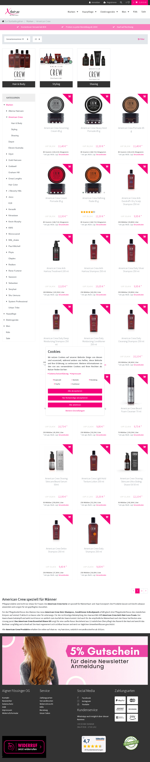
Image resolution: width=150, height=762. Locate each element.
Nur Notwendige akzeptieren (75, 397)
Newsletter (7, 701)
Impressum (7, 710)
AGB (4, 707)
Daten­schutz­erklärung (59, 373)
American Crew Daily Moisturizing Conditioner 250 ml (93, 341)
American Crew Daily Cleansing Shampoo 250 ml (131, 340)
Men (124, 11)
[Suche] (121, 2)
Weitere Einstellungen (75, 410)
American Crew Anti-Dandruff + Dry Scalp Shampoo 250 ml (131, 201)
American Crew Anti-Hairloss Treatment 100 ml (56, 270)
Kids (135, 11)
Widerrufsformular (10, 713)
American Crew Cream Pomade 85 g (56, 200)
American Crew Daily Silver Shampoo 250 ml (131, 270)
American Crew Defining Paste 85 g (93, 200)
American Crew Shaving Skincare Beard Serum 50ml (56, 481)
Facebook (86, 698)
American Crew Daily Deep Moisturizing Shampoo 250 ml (56, 341)
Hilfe (42, 707)
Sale (144, 11)
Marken (72, 11)
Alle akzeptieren (75, 390)
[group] (56, 110)
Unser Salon (45, 713)
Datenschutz (7, 704)
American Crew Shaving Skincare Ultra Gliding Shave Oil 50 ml (131, 481)
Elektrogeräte (107, 11)
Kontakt (5, 697)
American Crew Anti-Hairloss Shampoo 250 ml (94, 270)
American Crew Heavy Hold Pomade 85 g (94, 130)
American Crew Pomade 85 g (131, 130)
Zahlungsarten (46, 697)
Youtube (85, 704)
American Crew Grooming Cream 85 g (56, 130)
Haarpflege (88, 11)
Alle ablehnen (75, 404)
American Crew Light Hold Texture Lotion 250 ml (94, 480)
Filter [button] (142, 39)
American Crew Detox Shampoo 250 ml (56, 550)
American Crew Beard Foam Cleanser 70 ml (131, 410)
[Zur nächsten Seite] (146, 590)
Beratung (44, 710)
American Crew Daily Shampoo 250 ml (94, 550)
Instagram (86, 701)
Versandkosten (64, 155)
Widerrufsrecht (46, 704)
